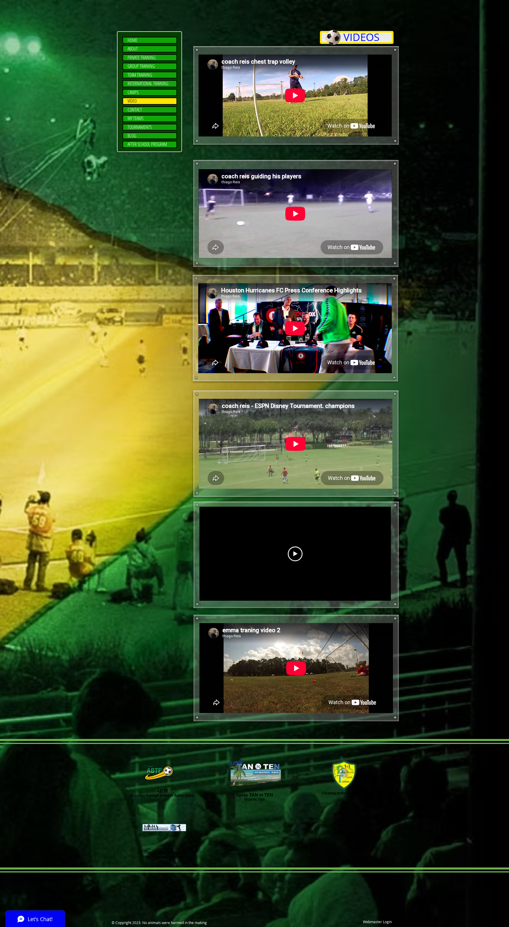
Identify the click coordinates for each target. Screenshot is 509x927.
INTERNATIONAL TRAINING (148, 83)
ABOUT (133, 49)
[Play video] (295, 553)
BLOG (132, 136)
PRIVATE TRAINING (142, 57)
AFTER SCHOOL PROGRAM (147, 144)
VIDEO (132, 101)
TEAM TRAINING (140, 75)
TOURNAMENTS (140, 127)
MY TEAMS (135, 118)
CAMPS (133, 92)
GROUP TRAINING (141, 66)
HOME (132, 40)
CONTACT (135, 110)
